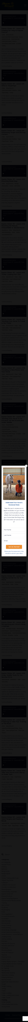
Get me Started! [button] (14, 547)
